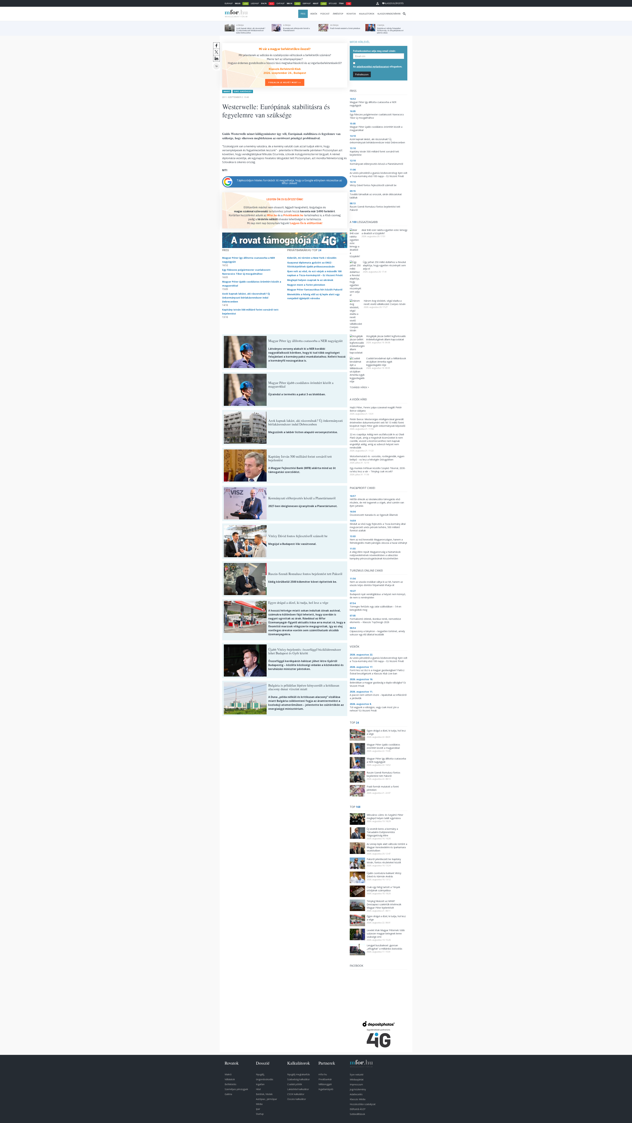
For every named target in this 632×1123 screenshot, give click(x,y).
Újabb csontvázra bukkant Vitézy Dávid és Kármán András (384, 875)
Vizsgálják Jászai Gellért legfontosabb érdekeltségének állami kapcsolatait (386, 338)
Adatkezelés (356, 1094)
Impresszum (356, 1084)
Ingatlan (260, 1084)
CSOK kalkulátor (295, 1094)
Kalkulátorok (366, 13)
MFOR (235, 14)
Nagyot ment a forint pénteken (306, 284)
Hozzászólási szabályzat (363, 1104)
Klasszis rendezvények (389, 13)
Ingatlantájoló (325, 1089)
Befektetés (230, 1084)
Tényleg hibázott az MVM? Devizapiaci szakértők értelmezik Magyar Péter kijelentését (384, 904)
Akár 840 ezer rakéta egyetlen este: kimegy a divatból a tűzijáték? (384, 231)
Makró (227, 91)
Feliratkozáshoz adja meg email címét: (374, 50)
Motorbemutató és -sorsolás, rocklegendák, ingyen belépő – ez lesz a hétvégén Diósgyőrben (377, 458)
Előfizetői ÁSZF (358, 1109)
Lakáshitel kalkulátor (298, 1089)
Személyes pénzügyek (236, 1089)
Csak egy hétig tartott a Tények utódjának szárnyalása (383, 889)
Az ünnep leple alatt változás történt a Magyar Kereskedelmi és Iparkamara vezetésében (387, 847)
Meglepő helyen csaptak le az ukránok (310, 280)
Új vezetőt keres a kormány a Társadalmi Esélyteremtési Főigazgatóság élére (382, 832)
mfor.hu (322, 1074)
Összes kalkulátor (296, 1099)
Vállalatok (230, 1079)
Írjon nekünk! (356, 1074)
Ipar (258, 1108)
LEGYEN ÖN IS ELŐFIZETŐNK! (284, 199)
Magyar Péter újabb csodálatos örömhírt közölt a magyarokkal (383, 746)
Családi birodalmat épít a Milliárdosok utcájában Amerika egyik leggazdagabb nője (386, 361)
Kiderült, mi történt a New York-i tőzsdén (311, 257)
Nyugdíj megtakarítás (298, 1074)
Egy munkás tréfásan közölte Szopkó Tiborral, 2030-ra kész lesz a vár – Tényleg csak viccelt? (378, 470)
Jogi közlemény (358, 1089)
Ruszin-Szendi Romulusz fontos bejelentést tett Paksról (383, 774)
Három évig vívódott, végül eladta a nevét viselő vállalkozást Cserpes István (385, 302)
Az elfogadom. (377, 66)
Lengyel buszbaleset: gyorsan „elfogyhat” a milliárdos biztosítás (384, 947)
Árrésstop (338, 13)
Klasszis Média (357, 1099)
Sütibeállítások (357, 1114)
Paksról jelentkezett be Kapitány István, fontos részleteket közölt (384, 861)
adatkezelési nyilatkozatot (372, 66)
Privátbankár (325, 1079)
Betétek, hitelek (264, 1094)
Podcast (324, 13)
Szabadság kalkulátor (298, 1079)
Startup (260, 1113)
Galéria (228, 1094)
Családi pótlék (294, 1084)
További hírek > (359, 387)
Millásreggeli (325, 1084)
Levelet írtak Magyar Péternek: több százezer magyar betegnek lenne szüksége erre (386, 933)
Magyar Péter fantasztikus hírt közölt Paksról (314, 289)
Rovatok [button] (351, 13)
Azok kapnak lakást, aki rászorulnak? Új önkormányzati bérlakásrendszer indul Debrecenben (246, 297)
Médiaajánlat (357, 1079)
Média (259, 1104)
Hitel (258, 1089)
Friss (303, 13)
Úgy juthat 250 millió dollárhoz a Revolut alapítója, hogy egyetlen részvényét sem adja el (384, 265)
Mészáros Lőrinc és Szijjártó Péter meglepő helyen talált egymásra (385, 816)
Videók (313, 13)
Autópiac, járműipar (266, 1099)
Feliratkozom (362, 74)
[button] (378, 3)
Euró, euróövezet (243, 91)
